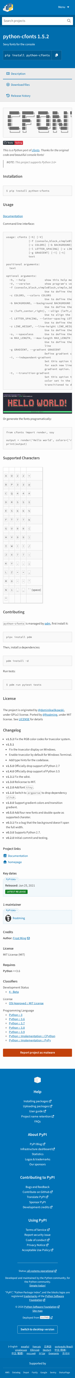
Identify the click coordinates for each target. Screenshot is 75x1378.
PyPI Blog (36, 1144)
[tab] (37, 73)
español (25, 1346)
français (37, 1346)
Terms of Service (36, 1230)
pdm (47, 623)
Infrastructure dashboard (36, 1149)
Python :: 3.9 (17, 1032)
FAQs (37, 1121)
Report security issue (37, 1235)
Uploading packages (36, 1106)
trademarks (30, 1296)
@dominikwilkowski (51, 710)
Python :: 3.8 (17, 1027)
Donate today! (37, 1285)
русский (31, 1353)
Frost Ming (19, 938)
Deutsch (47, 1350)
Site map (37, 1311)
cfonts (35, 150)
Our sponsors (37, 1164)
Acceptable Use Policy (36, 1250)
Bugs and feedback (38, 1187)
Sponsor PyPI (37, 1202)
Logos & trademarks (37, 1159)
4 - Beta (14, 992)
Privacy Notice (36, 1245)
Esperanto (54, 1353)
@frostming (50, 714)
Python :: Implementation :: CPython (32, 1036)
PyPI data (11, 879)
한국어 (66, 1353)
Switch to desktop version (37, 1329)
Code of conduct (36, 1240)
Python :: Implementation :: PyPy (30, 1040)
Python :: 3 (15, 1015)
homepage (15, 862)
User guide (36, 1111)
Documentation (13, 216)
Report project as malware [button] (37, 1052)
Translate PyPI (36, 1197)
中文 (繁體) (17, 1353)
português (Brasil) (64, 1346)
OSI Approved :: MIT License (26, 1003)
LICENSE (24, 719)
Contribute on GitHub (36, 1192)
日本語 (47, 1346)
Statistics (37, 1154)
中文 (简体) (60, 1350)
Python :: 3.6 (17, 1019)
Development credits (36, 1207)
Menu (61, 7)
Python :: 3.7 (17, 1023)
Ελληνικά (34, 1350)
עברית (42, 1353)
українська (21, 1350)
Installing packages (36, 1101)
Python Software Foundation (40, 1307)
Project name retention (36, 1116)
